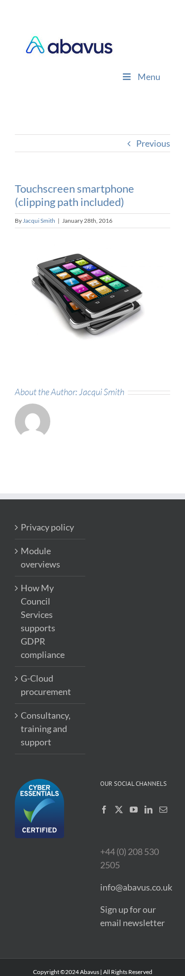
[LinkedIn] (148, 809)
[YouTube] (134, 809)
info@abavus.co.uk (136, 887)
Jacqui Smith (39, 220)
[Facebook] (104, 809)
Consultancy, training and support (46, 728)
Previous (153, 143)
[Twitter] (119, 809)
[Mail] (163, 809)
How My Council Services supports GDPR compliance (43, 621)
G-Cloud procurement (46, 685)
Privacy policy (47, 527)
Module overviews (40, 557)
